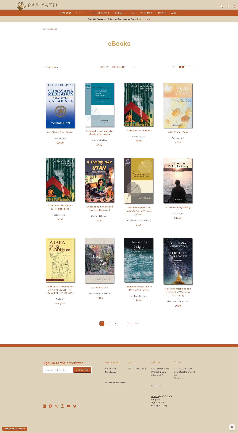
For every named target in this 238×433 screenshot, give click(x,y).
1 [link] (101, 323)
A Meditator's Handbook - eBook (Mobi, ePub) (60, 207)
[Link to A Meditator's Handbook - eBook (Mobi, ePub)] (60, 179)
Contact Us (179, 378)
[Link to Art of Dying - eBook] (177, 105)
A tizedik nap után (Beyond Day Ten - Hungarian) (99, 208)
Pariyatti (155, 396)
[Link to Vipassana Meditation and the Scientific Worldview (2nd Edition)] (177, 261)
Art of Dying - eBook (178, 132)
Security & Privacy (159, 405)
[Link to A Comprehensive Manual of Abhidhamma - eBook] (99, 104)
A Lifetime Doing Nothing (177, 207)
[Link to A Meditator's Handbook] (138, 104)
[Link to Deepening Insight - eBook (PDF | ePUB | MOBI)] (138, 260)
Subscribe (82, 369)
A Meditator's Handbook (139, 130)
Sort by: (104, 67)
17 (129, 323)
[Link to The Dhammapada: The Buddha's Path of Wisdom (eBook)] (138, 180)
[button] (81, 13)
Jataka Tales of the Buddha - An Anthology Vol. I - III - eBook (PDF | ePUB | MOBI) (60, 289)
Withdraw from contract (14, 429)
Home (45, 29)
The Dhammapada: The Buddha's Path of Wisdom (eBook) (139, 211)
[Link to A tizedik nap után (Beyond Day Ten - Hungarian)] (99, 180)
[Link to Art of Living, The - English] (60, 105)
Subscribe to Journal (137, 369)
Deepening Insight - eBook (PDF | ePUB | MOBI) (138, 288)
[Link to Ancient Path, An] (99, 260)
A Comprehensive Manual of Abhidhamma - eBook (99, 133)
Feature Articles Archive (115, 382)
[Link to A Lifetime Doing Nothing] (177, 180)
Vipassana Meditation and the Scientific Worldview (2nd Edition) (178, 292)
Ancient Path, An (99, 287)
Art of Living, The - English (60, 132)
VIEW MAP (156, 385)
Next (136, 323)
